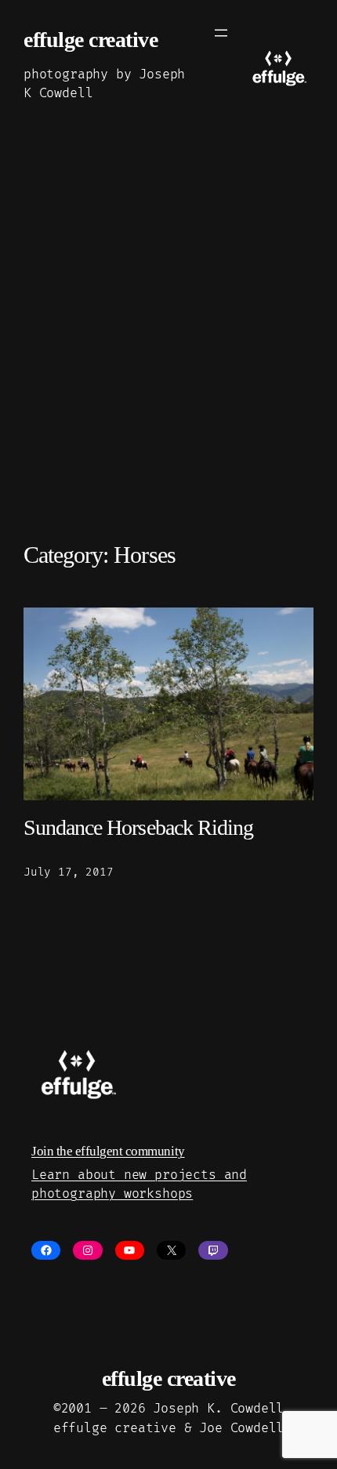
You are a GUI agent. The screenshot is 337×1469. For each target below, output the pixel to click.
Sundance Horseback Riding (138, 827)
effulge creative (91, 39)
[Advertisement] (168, 349)
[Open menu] (221, 33)
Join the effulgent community (108, 1151)
